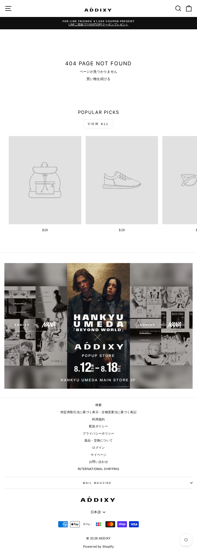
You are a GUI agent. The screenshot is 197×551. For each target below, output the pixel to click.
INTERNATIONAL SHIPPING (98, 469)
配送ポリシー (98, 426)
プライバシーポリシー (98, 433)
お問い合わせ (98, 462)
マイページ (98, 455)
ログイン (98, 447)
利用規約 (98, 419)
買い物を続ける (98, 79)
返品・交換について (98, 440)
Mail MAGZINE (97, 482)
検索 (98, 405)
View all (98, 124)
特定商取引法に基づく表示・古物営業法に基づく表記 (98, 412)
